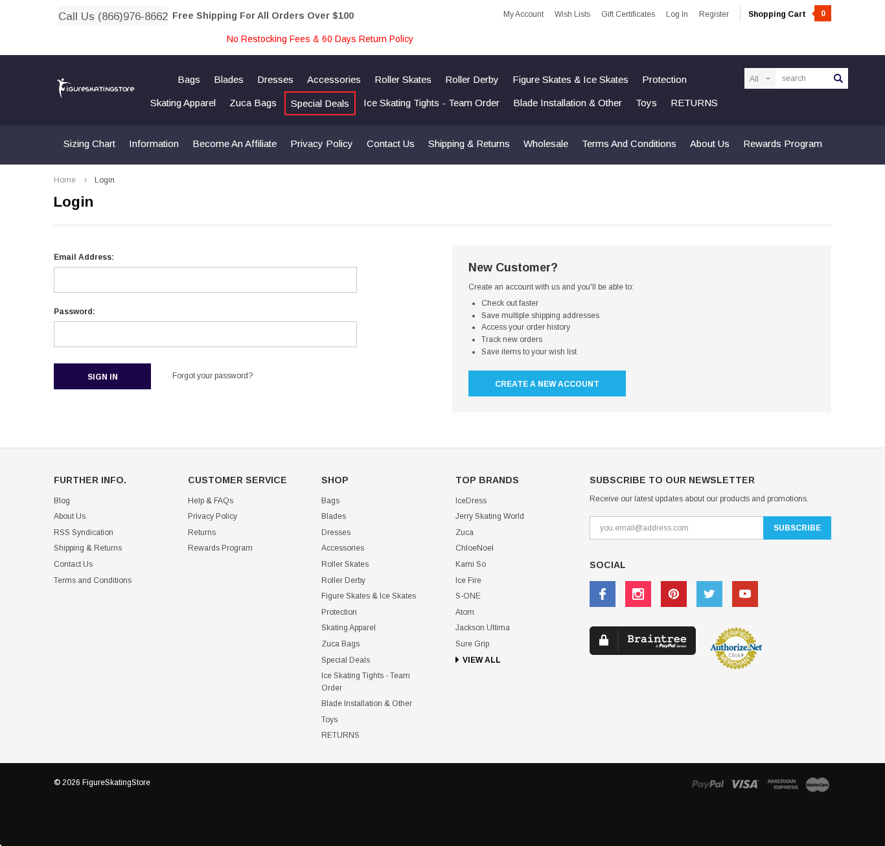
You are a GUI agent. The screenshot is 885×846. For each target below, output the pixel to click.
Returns (202, 532)
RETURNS (694, 102)
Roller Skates (402, 79)
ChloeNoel (474, 548)
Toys (646, 102)
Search (838, 78)
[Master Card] (817, 784)
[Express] (782, 784)
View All (482, 660)
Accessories (334, 79)
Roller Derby (472, 79)
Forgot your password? (212, 375)
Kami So (470, 564)
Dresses (275, 79)
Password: (74, 311)
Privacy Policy (321, 143)
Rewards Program (782, 143)
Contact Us (391, 143)
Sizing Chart (89, 143)
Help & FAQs (210, 500)
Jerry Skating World (489, 516)
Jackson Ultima (482, 627)
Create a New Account (547, 384)
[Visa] (745, 784)
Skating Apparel (183, 102)
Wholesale (545, 143)
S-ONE (468, 595)
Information (154, 143)
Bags (189, 79)
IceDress (471, 500)
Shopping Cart (786, 14)
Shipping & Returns (469, 143)
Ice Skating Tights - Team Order (431, 102)
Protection (664, 79)
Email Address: (84, 257)
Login (105, 180)
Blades (229, 79)
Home (65, 180)
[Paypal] (707, 784)
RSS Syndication (83, 532)
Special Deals (320, 103)
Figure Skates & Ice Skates (570, 79)
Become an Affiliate (234, 143)
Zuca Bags (253, 102)
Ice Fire (468, 580)
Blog (62, 500)
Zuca (464, 532)
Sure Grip (472, 643)
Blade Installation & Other (567, 102)
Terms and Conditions (629, 143)
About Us (710, 143)
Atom (464, 612)
